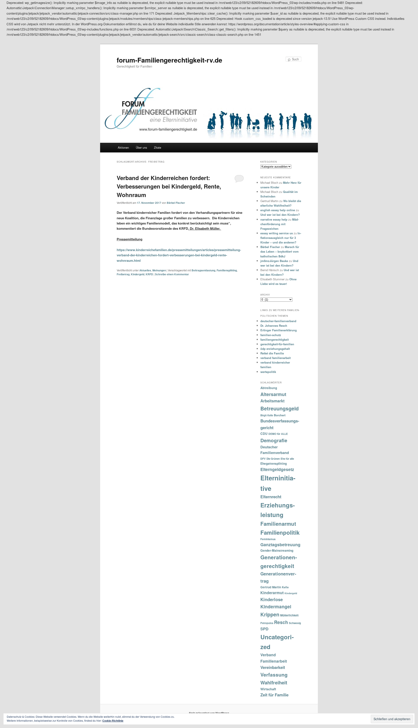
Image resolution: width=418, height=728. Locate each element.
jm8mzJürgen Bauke (274, 261)
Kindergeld (137, 274)
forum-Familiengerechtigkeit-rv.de (169, 60)
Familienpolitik (280, 532)
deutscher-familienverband (278, 321)
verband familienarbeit (275, 358)
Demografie (273, 440)
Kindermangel (275, 606)
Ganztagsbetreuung (280, 544)
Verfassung (274, 674)
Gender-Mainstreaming (276, 550)
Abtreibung (268, 388)
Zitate (157, 147)
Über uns (141, 147)
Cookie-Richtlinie (112, 721)
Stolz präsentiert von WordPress (209, 713)
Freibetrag (123, 274)
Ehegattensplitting (273, 463)
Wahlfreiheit (273, 682)
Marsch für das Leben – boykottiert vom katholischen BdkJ (279, 251)
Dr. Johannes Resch (273, 325)
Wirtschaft (268, 689)
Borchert (279, 415)
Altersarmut (273, 394)
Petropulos (266, 623)
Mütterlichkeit (289, 615)
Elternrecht (270, 497)
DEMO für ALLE (278, 434)
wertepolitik (268, 372)
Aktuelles (145, 270)
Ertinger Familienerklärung (278, 330)
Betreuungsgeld (279, 408)
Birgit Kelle (266, 415)
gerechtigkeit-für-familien (277, 344)
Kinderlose (271, 599)
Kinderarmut (272, 592)
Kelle (285, 587)
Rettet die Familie (272, 353)
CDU (264, 433)
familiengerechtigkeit (274, 339)
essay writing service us (276, 233)
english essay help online (277, 210)
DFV (263, 459)
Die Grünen (273, 459)
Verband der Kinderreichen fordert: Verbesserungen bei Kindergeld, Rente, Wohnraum (169, 186)
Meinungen (159, 270)
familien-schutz (270, 335)
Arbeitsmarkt (272, 401)
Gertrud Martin (270, 587)
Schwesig (295, 623)
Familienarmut (278, 523)
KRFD (149, 274)
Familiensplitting (227, 270)
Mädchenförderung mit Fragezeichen (279, 224)
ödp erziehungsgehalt (275, 349)
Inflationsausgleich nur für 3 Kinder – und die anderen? (280, 237)
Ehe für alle (287, 459)
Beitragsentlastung (203, 270)
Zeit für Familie (274, 695)
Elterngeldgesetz (277, 469)
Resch (281, 622)
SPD (264, 629)
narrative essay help (273, 219)
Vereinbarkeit (272, 667)
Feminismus (268, 539)
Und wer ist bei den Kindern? (280, 215)
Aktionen (123, 147)
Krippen (269, 614)
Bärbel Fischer (176, 203)
